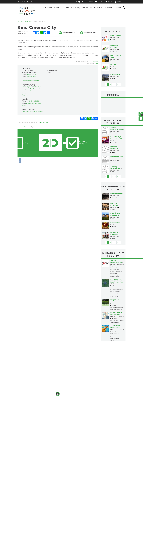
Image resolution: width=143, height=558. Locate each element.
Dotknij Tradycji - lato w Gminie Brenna (116, 315)
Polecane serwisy (113, 7)
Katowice (113, 105)
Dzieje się (75, 7)
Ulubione (110, 1)
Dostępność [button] (88, 1)
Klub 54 (113, 65)
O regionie (47, 7)
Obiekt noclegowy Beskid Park (117, 129)
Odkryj (57, 7)
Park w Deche (115, 36)
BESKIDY (20, 1)
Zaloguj (119, 1)
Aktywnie (65, 7)
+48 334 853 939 (33, 101)
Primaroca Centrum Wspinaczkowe (116, 47)
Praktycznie (86, 7)
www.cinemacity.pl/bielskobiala (32, 111)
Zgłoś (95, 61)
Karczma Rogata (116, 194)
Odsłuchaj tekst (69, 32)
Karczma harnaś (116, 223)
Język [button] (101, 1)
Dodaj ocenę (43, 122)
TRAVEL (29, 1)
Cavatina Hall (115, 74)
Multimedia (98, 7)
